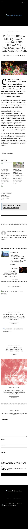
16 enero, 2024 (20, 55)
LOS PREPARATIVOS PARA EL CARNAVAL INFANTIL (6, 193)
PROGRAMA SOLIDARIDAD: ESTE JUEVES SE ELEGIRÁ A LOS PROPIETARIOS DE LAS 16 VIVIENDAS (18, 258)
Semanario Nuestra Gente (16, 231)
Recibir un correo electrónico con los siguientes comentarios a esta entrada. (14, 463)
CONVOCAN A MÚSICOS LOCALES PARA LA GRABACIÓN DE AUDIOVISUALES (10, 273)
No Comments (7, 55)
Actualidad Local (14, 31)
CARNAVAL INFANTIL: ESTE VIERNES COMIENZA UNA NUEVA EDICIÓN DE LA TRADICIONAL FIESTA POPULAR (18, 173)
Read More (14, 323)
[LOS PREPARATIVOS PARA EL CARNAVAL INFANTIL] (6, 188)
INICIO (9, 498)
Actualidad (17, 498)
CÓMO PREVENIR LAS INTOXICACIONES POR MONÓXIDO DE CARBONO (14, 349)
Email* (3, 446)
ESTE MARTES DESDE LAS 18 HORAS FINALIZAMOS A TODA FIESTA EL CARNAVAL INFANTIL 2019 (5, 173)
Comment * (4, 419)
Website (3, 452)
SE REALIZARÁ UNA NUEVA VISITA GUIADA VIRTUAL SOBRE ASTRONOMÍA (14, 392)
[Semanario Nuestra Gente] (14, 15)
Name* (3, 439)
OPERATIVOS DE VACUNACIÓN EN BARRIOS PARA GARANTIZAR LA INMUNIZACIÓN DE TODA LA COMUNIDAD (14, 317)
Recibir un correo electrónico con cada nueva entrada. (14, 469)
